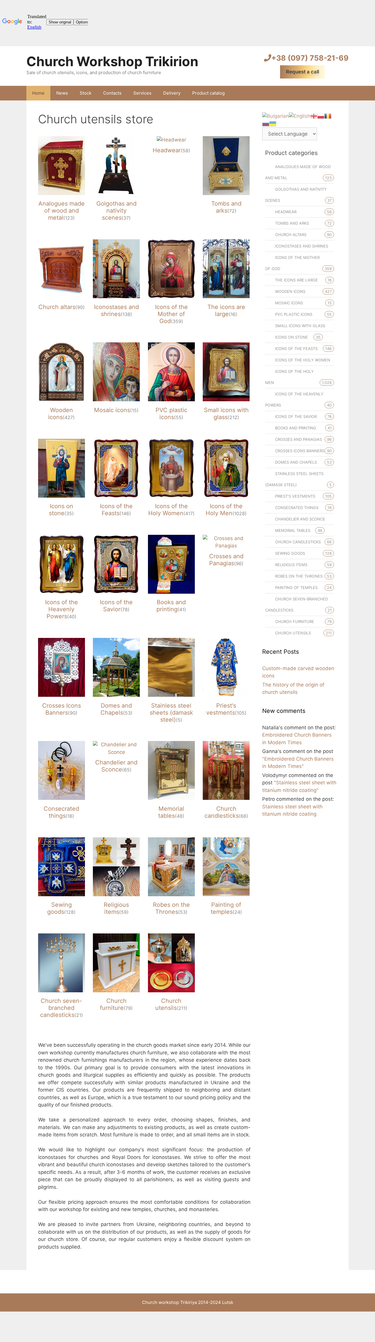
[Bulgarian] (275, 116)
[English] (299, 116)
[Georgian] (313, 116)
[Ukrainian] (272, 123)
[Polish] (320, 116)
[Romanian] (327, 116)
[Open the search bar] (340, 93)
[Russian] (265, 123)
